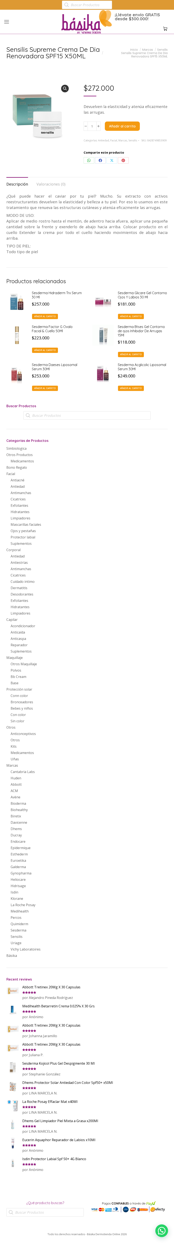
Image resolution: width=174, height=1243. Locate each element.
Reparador (19, 645)
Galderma (18, 867)
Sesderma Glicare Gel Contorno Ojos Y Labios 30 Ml (142, 295)
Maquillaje (14, 657)
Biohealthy (19, 809)
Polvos (16, 670)
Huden (16, 778)
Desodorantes (22, 594)
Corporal (13, 550)
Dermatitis (19, 588)
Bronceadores (22, 702)
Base (14, 683)
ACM (14, 790)
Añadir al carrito (122, 126)
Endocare (18, 841)
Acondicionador (23, 626)
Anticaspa (18, 638)
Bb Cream (18, 676)
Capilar (12, 619)
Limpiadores (20, 518)
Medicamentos (22, 461)
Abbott (16, 784)
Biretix (16, 816)
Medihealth (20, 911)
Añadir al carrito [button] (45, 316)
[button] (62, 3)
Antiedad (103, 140)
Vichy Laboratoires (26, 949)
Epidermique (21, 848)
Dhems (16, 828)
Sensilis (132, 140)
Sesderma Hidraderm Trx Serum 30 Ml (57, 295)
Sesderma (18, 930)
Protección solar (19, 689)
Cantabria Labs (23, 771)
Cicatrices (18, 499)
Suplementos (21, 543)
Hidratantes (20, 511)
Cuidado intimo (23, 581)
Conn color (19, 695)
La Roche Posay (23, 905)
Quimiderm (19, 924)
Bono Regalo (16, 467)
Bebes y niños (22, 708)
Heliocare (18, 879)
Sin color (17, 721)
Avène (15, 797)
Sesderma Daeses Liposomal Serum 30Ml (54, 367)
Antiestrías (19, 562)
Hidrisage (18, 886)
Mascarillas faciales (26, 524)
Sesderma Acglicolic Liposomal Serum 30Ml (142, 367)
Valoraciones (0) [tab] (50, 184)
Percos (16, 917)
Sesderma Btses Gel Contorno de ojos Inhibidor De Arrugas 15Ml (141, 331)
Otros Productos (19, 454)
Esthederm (19, 854)
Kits (14, 746)
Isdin (14, 892)
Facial (113, 140)
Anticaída (18, 632)
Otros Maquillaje (24, 664)
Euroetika (18, 860)
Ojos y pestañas (23, 531)
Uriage (16, 943)
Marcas (122, 140)
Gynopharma (21, 873)
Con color (18, 714)
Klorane (17, 898)
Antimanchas (21, 492)
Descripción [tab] (17, 184)
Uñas (15, 759)
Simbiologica (16, 448)
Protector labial (23, 537)
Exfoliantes (19, 505)
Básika (11, 955)
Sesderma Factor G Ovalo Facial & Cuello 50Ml (52, 329)
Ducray (16, 835)
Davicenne (19, 822)
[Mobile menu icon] (6, 22)
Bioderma (18, 803)
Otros (10, 727)
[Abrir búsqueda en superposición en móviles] (87, 5)
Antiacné (17, 480)
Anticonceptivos (23, 733)
